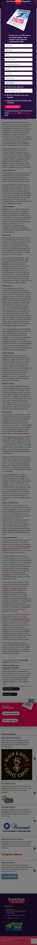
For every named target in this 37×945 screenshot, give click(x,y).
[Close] (34, 2)
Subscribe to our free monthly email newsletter (19, 102)
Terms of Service (26, 113)
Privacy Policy (13, 113)
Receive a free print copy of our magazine (18, 96)
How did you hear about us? (14, 87)
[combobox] (18, 91)
